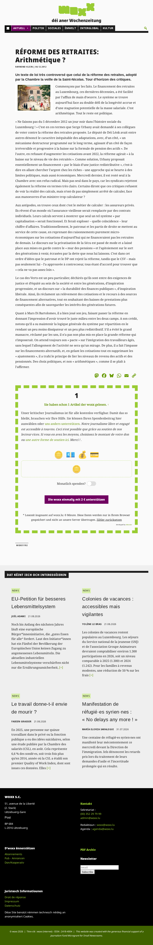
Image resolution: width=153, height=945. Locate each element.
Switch (88, 484)
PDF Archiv (88, 850)
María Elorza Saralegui (98, 729)
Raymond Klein (24, 66)
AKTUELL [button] (19, 28)
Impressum (12, 901)
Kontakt (86, 804)
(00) (90, 814)
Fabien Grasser (21, 721)
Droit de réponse (15, 897)
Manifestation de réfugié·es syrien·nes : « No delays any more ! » (109, 711)
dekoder (129, 525)
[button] (145, 28)
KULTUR (108, 28)
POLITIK (38, 28)
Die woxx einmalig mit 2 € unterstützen (76, 499)
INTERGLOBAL (89, 28)
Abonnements (13, 854)
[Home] (8, 28)
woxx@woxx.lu (106, 825)
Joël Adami (18, 616)
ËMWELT (70, 28)
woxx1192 (21, 545)
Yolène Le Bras (92, 624)
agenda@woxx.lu (103, 829)
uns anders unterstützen (62, 424)
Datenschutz (12, 905)
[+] (61, 667)
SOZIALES (54, 28)
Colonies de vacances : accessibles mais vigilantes (107, 606)
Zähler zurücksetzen (109, 519)
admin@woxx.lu (90, 818)
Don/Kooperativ (14, 862)
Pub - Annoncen (15, 858)
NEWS (15, 590)
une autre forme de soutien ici (46, 440)
